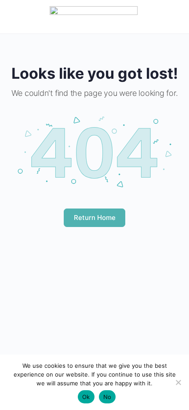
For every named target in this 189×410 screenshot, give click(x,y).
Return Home (95, 217)
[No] (178, 382)
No (107, 396)
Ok (86, 396)
